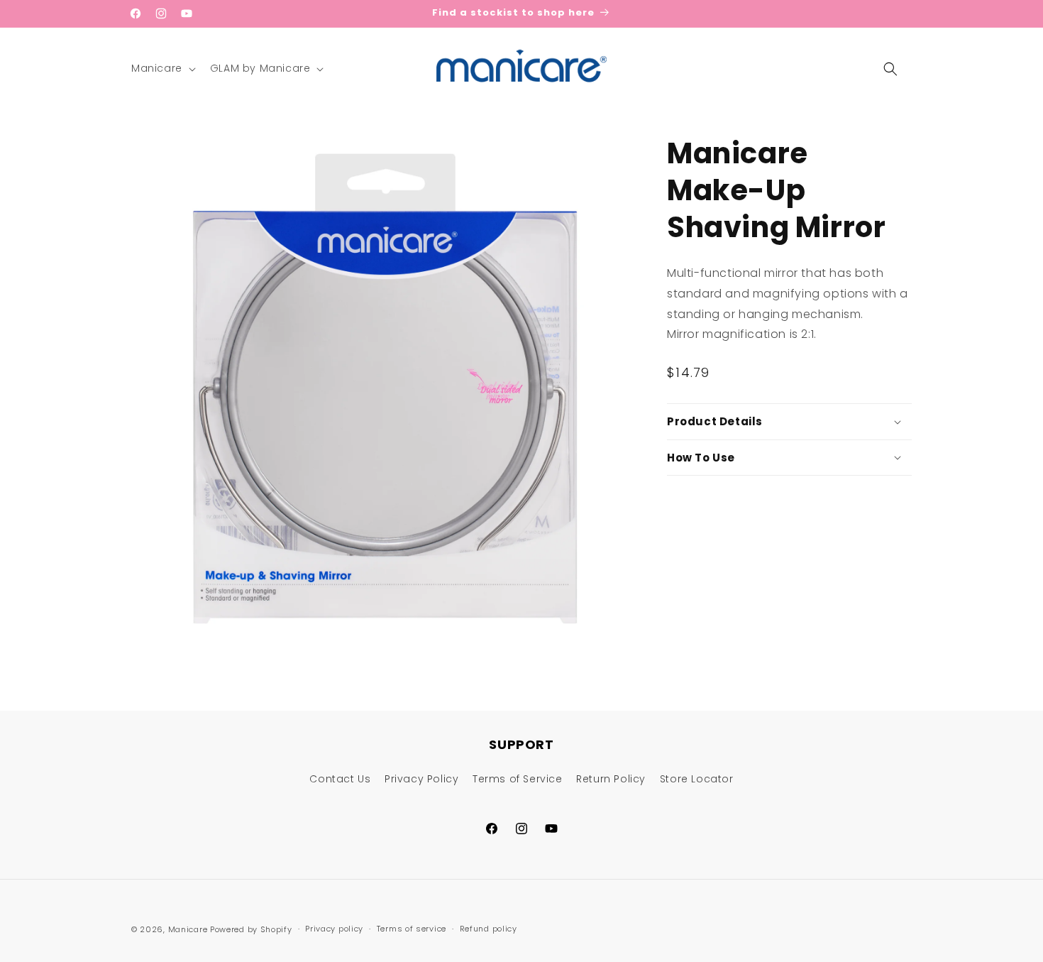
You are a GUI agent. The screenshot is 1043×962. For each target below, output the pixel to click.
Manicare (188, 929)
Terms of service (411, 928)
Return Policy (611, 779)
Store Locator (697, 779)
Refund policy (488, 928)
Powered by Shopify (251, 929)
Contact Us (339, 779)
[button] (162, 68)
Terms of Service (518, 779)
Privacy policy (334, 928)
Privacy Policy (421, 779)
